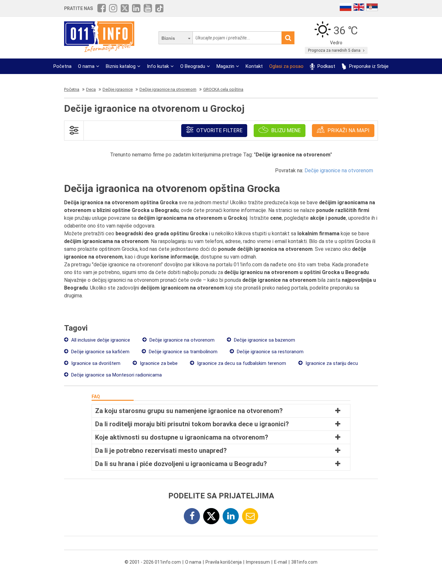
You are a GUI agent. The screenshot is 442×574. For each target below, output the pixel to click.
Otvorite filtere (218, 130)
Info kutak (158, 66)
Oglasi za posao (286, 66)
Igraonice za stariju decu (331, 363)
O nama (86, 66)
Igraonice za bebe (158, 363)
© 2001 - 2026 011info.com (153, 562)
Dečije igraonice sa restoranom (270, 352)
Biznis (168, 38)
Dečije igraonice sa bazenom (264, 340)
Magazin (225, 66)
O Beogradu (192, 66)
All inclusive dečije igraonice (100, 340)
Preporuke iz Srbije (368, 66)
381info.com (304, 562)
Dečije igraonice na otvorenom (338, 170)
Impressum (258, 562)
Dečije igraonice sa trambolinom (182, 352)
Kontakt (254, 66)
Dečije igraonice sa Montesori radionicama (116, 375)
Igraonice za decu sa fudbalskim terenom (241, 363)
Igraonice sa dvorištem (95, 363)
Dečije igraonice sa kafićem (99, 352)
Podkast (325, 66)
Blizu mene (285, 130)
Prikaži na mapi (348, 130)
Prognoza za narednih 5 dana (334, 50)
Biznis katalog (121, 66)
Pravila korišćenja (223, 562)
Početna (62, 66)
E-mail (280, 562)
